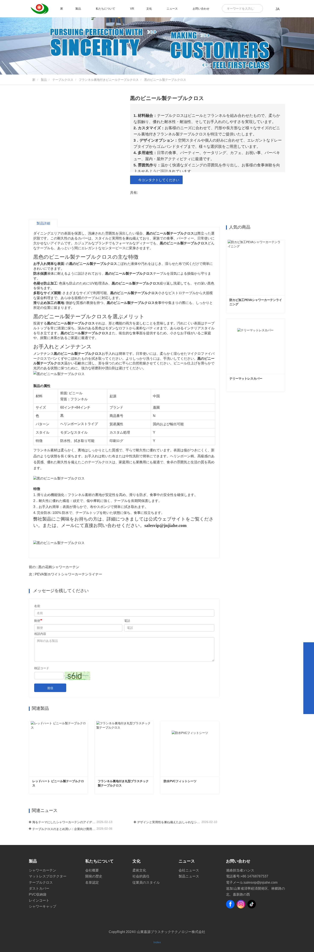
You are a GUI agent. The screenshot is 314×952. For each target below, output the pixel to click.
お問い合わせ (201, 8)
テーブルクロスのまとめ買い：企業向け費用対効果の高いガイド (64, 829)
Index (157, 942)
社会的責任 (141, 876)
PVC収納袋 (37, 894)
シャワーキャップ (42, 906)
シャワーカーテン (42, 870)
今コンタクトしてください (158, 180)
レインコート (39, 900)
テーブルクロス (62, 79)
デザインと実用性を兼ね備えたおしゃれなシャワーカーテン (169, 822)
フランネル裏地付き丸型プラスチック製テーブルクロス (123, 783)
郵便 (37, 620)
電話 (127, 620)
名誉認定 (92, 882)
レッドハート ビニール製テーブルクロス (58, 783)
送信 (50, 688)
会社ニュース (189, 870)
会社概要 (92, 870)
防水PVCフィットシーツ (180, 781)
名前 (37, 606)
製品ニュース (189, 876)
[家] (39, 9)
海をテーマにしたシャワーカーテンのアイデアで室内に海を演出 (64, 822)
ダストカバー (39, 888)
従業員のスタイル (146, 882)
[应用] (258, 8)
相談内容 (40, 633)
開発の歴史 (93, 876)
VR (132, 8)
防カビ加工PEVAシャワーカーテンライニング (255, 302)
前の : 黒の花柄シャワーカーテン (54, 567)
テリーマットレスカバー (245, 378)
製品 (44, 79)
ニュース (187, 861)
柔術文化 (139, 870)
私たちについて (99, 861)
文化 (136, 861)
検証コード (41, 668)
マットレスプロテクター (47, 876)
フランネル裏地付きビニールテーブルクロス (109, 79)
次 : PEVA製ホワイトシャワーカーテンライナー (65, 574)
